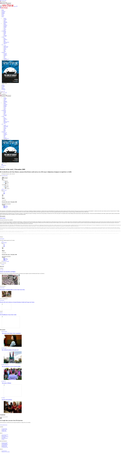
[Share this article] (2, 194)
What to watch (6, 46)
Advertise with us (4, 429)
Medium (7, 182)
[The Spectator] (8, 6)
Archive (3, 15)
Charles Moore (2, 287)
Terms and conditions (5, 436)
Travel (5, 48)
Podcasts (3, 12)
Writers (3, 10)
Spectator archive (4, 445)
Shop (2, 16)
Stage (4, 43)
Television (5, 122)
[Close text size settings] (2, 179)
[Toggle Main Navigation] (1, 6)
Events (3, 14)
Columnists (5, 134)
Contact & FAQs (4, 428)
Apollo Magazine (4, 443)
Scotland (5, 36)
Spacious (8, 188)
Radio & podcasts (6, 42)
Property (5, 128)
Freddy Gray (4, 381)
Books (5, 38)
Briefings (3, 13)
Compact (7, 185)
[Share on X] (4, 192)
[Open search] (0, 91)
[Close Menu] (1, 92)
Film (4, 40)
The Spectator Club (5, 447)
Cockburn (5, 19)
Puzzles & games (6, 59)
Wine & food (6, 47)
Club (4, 28)
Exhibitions (5, 39)
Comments (5, 242)
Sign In (15, 6)
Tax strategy (4, 437)
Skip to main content (3, 0)
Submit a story (4, 430)
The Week (5, 53)
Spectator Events (4, 446)
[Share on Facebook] (4, 191)
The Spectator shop (5, 444)
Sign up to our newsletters (6, 451)
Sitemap (3, 439)
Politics (5, 18)
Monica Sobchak (2, 218)
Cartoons (5, 58)
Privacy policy (4, 435)
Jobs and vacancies (5, 438)
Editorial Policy (4, 431)
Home (3, 9)
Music (5, 41)
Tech (4, 20)
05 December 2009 (4, 175)
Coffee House (4, 110)
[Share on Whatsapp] (4, 193)
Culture (5, 45)
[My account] (16, 6)
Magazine (5, 21)
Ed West (1, 312)
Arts (4, 56)
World (5, 33)
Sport (4, 49)
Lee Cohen (1, 269)
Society (5, 32)
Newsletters (3, 11)
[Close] (1, 418)
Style (4, 50)
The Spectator (2, 238)
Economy (5, 35)
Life (2, 44)
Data (4, 34)
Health (5, 51)
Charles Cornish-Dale (5, 364)
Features (5, 54)
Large (7, 183)
